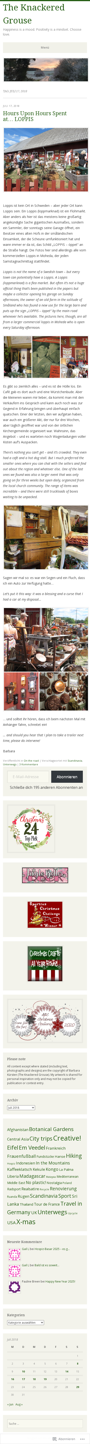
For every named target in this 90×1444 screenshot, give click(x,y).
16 (12, 1379)
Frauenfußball (21, 1156)
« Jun (10, 1404)
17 (23, 1379)
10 (23, 1371)
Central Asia (18, 1139)
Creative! (67, 1138)
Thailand (26, 1204)
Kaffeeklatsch (19, 1169)
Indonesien (25, 1163)
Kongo (52, 1169)
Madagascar (32, 1176)
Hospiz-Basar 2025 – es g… (52, 1249)
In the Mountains (53, 1163)
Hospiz (11, 1163)
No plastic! (36, 1182)
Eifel (12, 1147)
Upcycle (73, 1213)
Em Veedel (32, 1147)
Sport (64, 1195)
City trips (41, 1138)
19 (45, 1379)
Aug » (19, 1404)
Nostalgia (54, 1182)
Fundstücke (45, 1156)
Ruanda (12, 1197)
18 (34, 1379)
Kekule (39, 1169)
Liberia (13, 1176)
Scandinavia (75, 760)
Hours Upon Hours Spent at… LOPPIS (35, 116)
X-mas (26, 1221)
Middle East (16, 1182)
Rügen (23, 1196)
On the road (31, 760)
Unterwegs (9, 764)
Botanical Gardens (51, 1129)
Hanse (60, 1156)
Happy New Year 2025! (60, 1281)
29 (77, 1387)
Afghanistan (17, 1129)
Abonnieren (67, 776)
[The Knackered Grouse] (46, 80)
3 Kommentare (28, 764)
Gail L (25, 1249)
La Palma (66, 1169)
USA (11, 1223)
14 (66, 1371)
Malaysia (51, 1176)
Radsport (14, 1189)
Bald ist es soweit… (47, 1265)
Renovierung (63, 1188)
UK (34, 1212)
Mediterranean (67, 1176)
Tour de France (47, 1204)
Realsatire (30, 1188)
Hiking (74, 1155)
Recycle (44, 1189)
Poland (67, 1183)
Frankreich (56, 1148)
